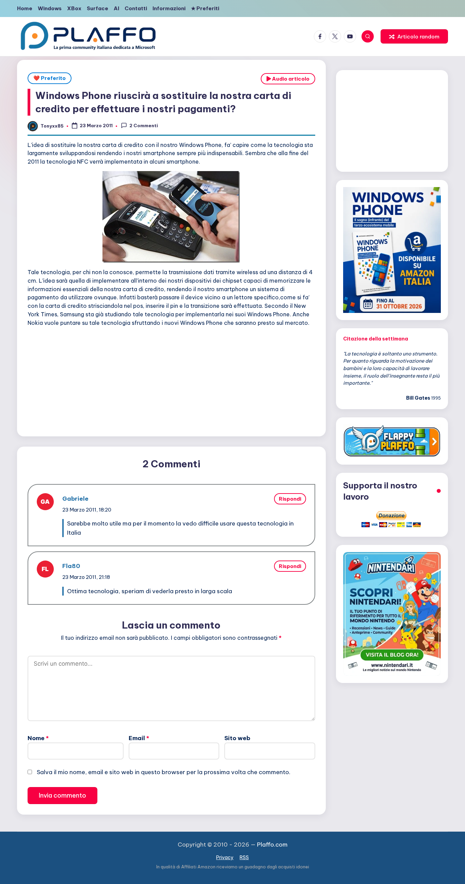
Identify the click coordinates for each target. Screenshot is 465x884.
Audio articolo (290, 79)
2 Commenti (143, 125)
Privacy (225, 857)
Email (139, 738)
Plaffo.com (272, 844)
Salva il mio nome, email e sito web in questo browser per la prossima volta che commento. (163, 772)
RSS (244, 857)
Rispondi (290, 499)
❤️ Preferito (49, 78)
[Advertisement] (171, 380)
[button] (414, 36)
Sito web (237, 738)
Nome (38, 738)
